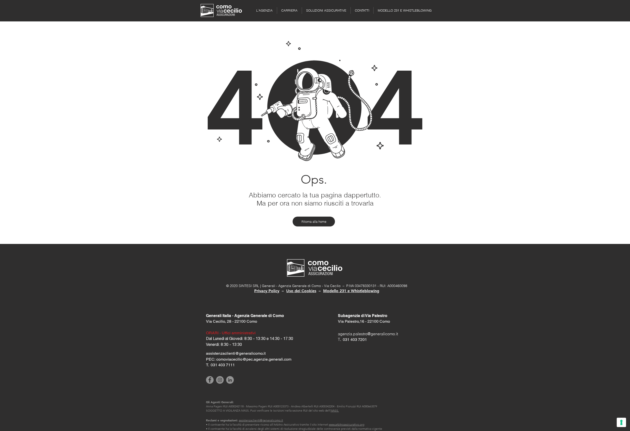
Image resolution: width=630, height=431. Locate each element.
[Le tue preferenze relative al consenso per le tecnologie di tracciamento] (621, 422)
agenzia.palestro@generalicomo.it (368, 333)
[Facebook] (210, 380)
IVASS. (335, 410)
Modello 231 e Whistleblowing (351, 290)
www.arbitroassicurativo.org (346, 424)
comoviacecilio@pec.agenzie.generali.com (253, 359)
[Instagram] (220, 380)
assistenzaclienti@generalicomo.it (261, 420)
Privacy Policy (266, 290)
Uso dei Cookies (301, 290)
